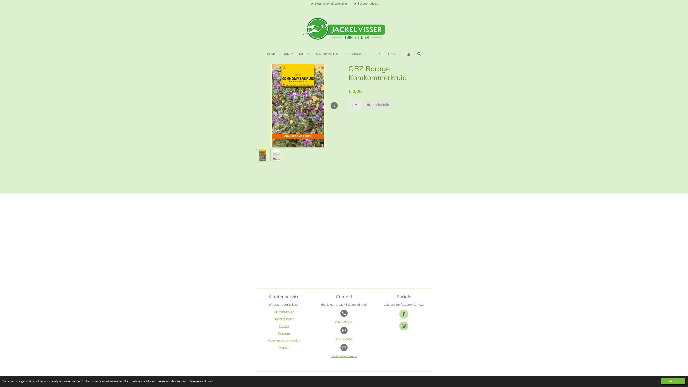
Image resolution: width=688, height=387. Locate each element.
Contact (284, 326)
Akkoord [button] (673, 381)
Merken (284, 348)
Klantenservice (284, 312)
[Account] (408, 54)
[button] (262, 155)
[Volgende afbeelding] (334, 105)
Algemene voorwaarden (284, 340)
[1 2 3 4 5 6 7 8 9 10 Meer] (354, 104)
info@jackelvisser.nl (344, 356)
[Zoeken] (419, 54)
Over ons (284, 333)
